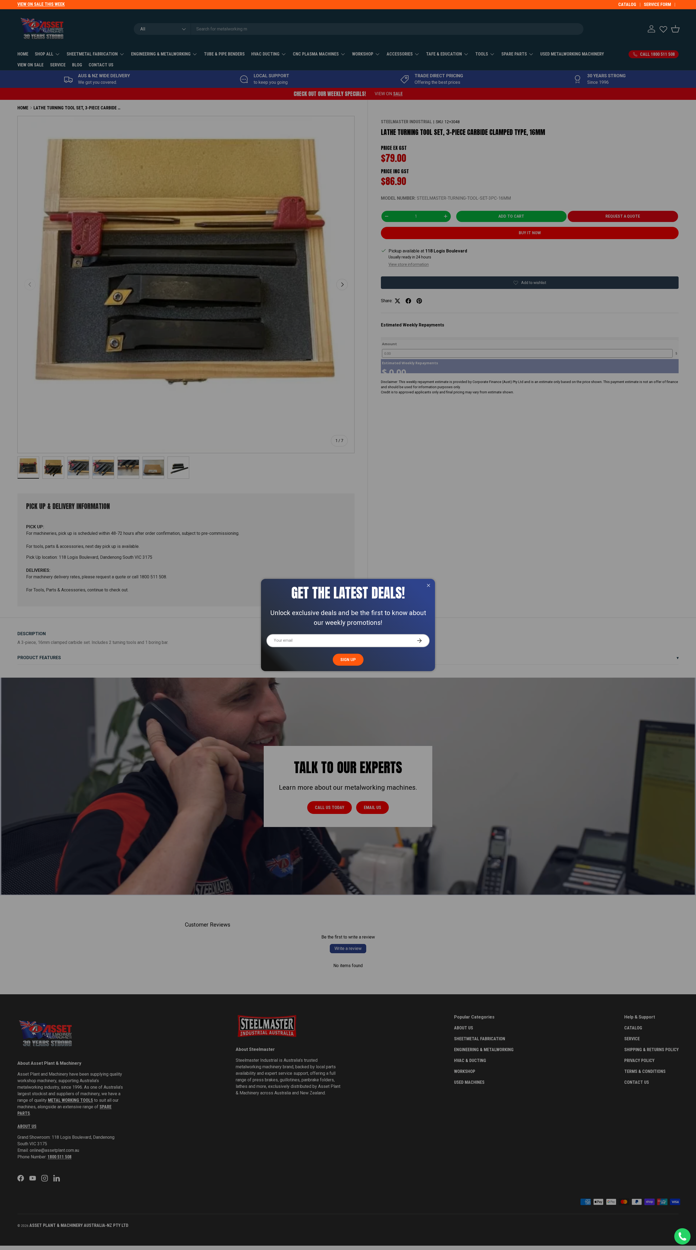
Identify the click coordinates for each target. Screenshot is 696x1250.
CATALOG (627, 4)
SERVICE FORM (657, 4)
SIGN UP (348, 660)
